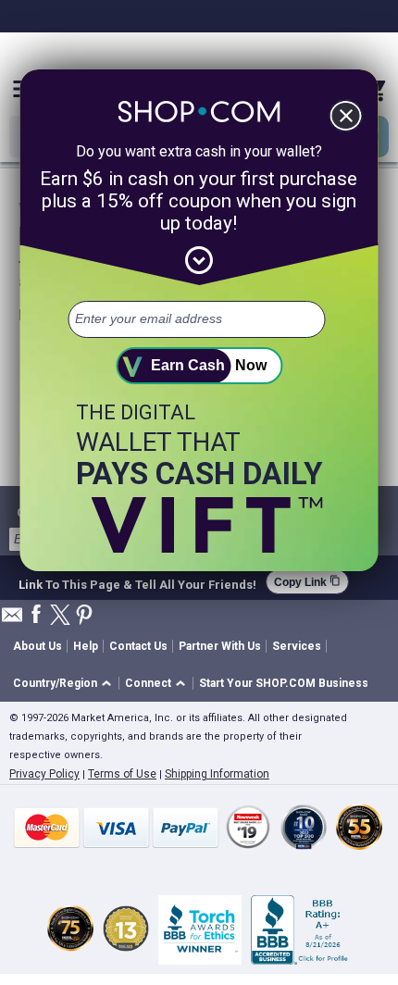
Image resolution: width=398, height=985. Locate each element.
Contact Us (138, 646)
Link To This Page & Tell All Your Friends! (137, 582)
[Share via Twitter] (60, 616)
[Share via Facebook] (36, 615)
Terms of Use (122, 773)
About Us (37, 646)
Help (85, 646)
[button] (65, 683)
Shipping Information (217, 773)
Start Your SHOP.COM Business (283, 683)
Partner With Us (220, 646)
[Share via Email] (12, 620)
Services (296, 646)
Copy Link (307, 582)
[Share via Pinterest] (84, 616)
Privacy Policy (44, 773)
